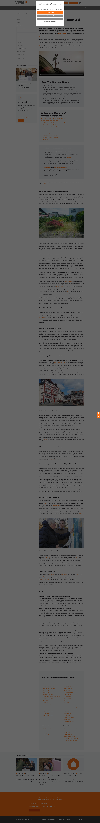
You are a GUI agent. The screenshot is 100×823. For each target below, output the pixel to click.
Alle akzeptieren (50, 12)
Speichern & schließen (50, 15)
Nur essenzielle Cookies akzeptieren (50, 19)
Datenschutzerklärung (59, 24)
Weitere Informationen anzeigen (50, 21)
